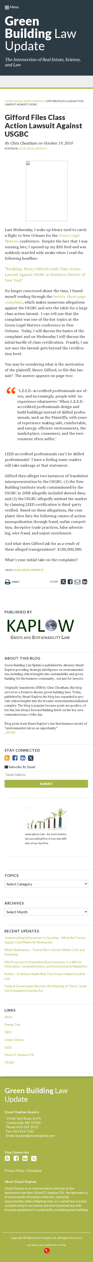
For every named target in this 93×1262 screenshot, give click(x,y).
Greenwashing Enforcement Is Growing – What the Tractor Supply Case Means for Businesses (45, 940)
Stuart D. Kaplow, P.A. (20, 1055)
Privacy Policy (14, 1171)
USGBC (10, 1062)
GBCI (8, 1032)
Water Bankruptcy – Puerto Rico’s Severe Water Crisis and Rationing (45, 952)
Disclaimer (34, 1171)
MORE (11, 732)
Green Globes (14, 1040)
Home (9, 101)
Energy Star (13, 1024)
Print (15, 581)
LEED (8, 1047)
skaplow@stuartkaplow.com (35, 1136)
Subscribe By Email (21, 767)
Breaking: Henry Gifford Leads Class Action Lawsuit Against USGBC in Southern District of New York (45, 274)
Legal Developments (29, 101)
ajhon (8, 1017)
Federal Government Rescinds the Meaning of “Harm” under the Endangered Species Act (46, 988)
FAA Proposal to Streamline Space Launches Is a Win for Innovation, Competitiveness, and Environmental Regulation (46, 964)
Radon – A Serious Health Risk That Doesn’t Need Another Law (45, 976)
